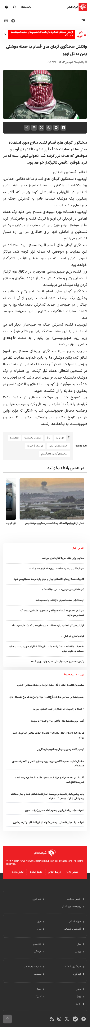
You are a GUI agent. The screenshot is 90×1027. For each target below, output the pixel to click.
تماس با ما (72, 872)
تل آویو (60, 438)
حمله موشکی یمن (58, 446)
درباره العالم (54, 872)
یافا (48, 438)
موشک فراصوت (35, 446)
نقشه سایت (36, 872)
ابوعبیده (14, 438)
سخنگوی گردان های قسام (54, 454)
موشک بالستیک (32, 438)
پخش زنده (18, 872)
